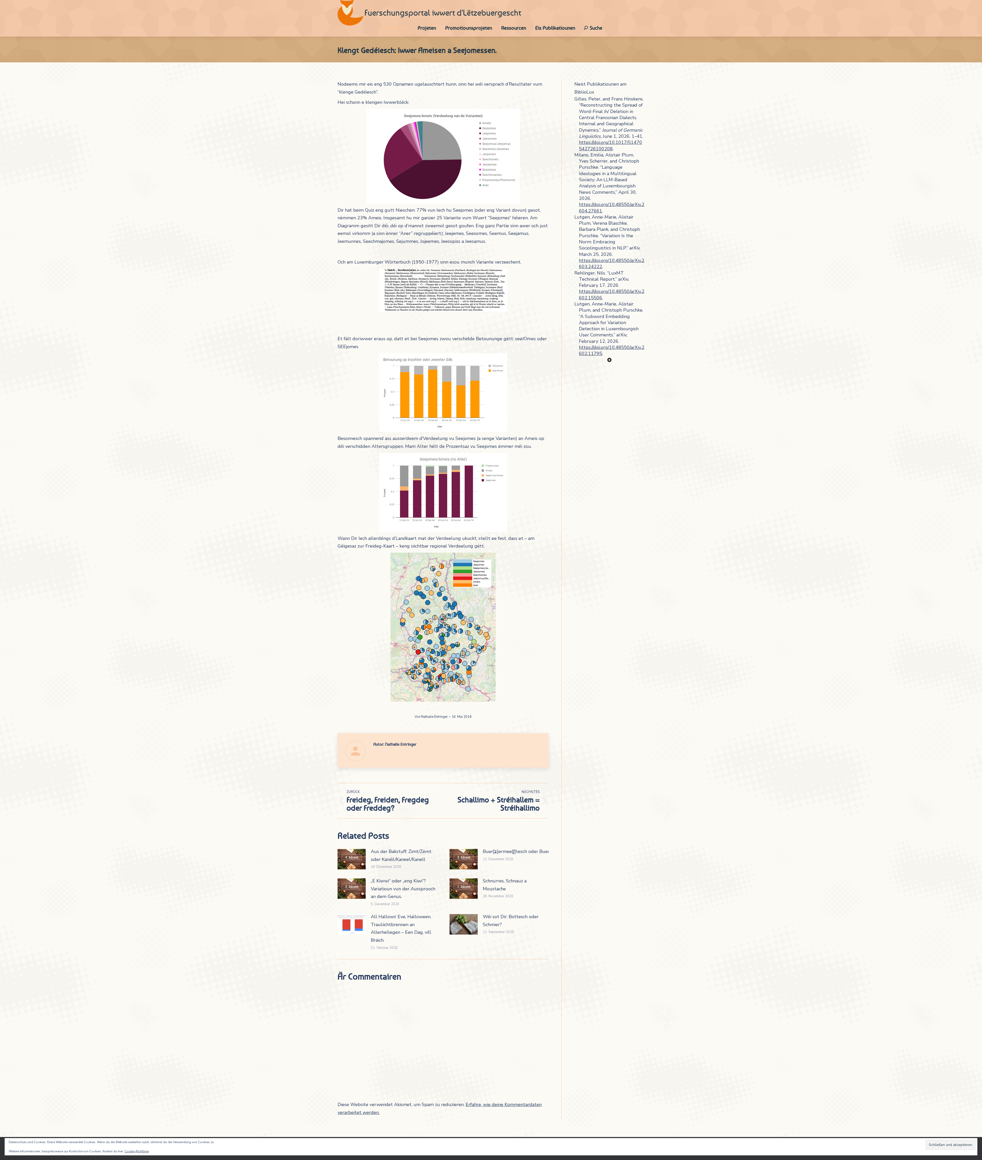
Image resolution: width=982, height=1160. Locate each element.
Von (431, 716)
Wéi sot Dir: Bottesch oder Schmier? (511, 921)
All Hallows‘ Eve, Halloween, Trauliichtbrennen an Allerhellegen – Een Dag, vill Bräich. (401, 928)
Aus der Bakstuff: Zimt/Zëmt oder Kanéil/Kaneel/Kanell (401, 855)
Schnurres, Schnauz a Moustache (505, 885)
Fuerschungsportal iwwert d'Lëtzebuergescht (442, 12)
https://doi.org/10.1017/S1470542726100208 (610, 145)
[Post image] (352, 859)
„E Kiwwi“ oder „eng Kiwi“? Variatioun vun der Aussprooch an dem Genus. (403, 889)
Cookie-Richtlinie (137, 1151)
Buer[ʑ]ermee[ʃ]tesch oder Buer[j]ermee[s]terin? (533, 851)
